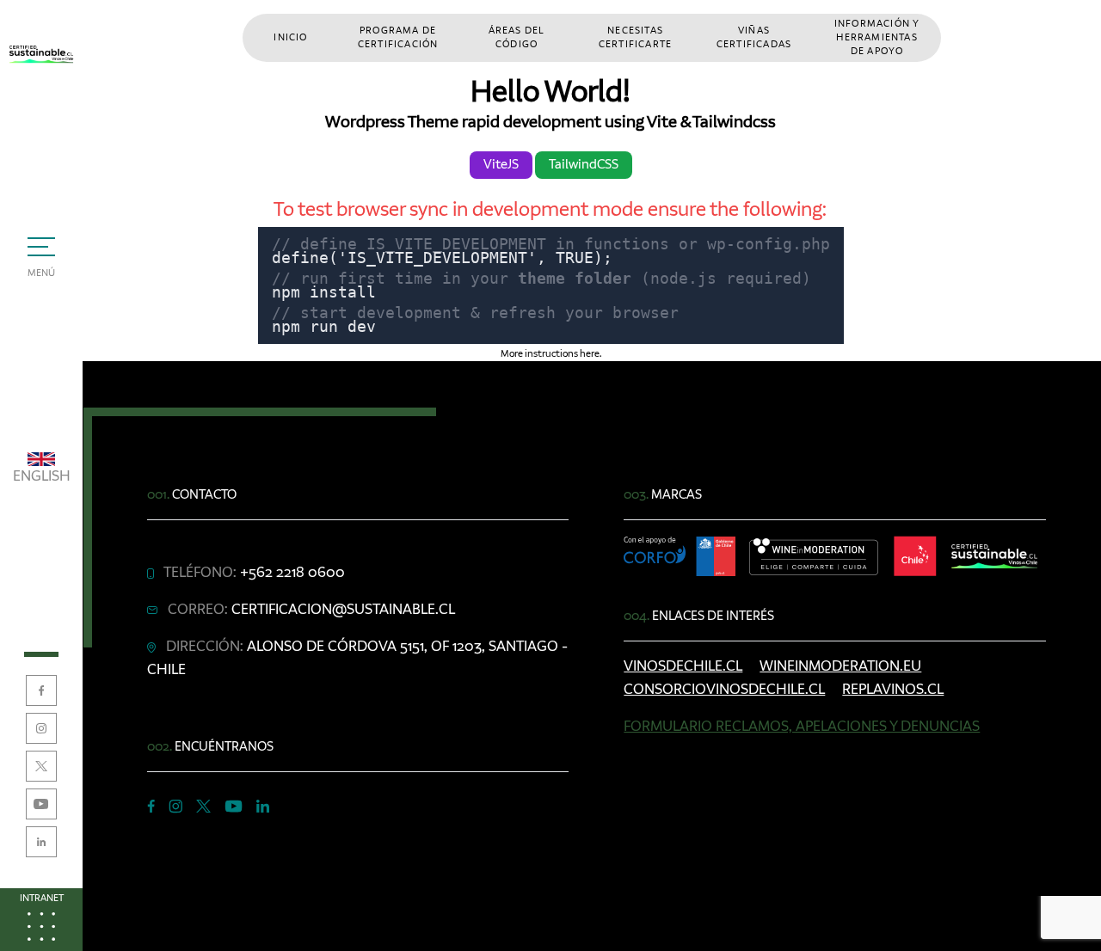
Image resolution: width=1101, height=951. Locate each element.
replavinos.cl (893, 689)
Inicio (290, 38)
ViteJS (501, 165)
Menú (41, 273)
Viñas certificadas (754, 38)
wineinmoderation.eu (840, 666)
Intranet (42, 898)
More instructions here (550, 354)
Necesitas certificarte (635, 38)
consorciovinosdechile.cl (724, 689)
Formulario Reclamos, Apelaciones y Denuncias (802, 726)
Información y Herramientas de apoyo (877, 38)
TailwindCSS (583, 165)
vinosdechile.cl (683, 666)
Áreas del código (517, 38)
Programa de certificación (398, 38)
